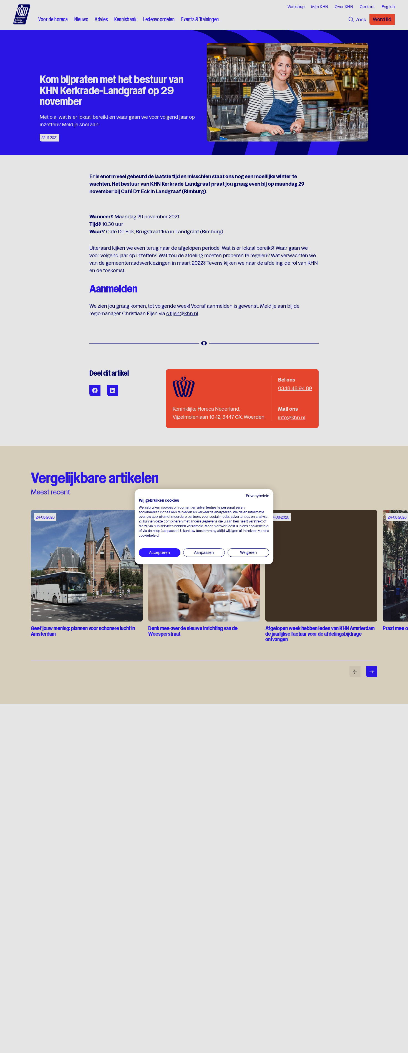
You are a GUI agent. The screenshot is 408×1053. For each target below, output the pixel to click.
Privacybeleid (257, 495)
